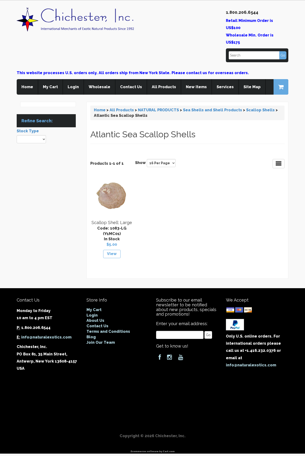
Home (27, 87)
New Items (196, 87)
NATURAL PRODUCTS (158, 110)
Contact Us (131, 87)
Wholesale (99, 87)
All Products (164, 87)
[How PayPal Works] (235, 324)
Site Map (252, 87)
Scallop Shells (260, 110)
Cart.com (169, 451)
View (112, 253)
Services (225, 87)
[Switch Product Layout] (279, 163)
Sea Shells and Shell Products (212, 110)
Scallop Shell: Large (112, 222)
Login (73, 87)
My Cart (50, 87)
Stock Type (28, 131)
